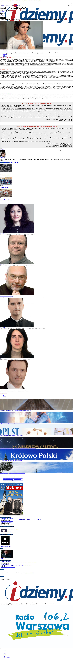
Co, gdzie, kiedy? (5, 56)
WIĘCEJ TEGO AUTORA (14, 162)
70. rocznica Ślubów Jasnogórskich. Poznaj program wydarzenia (11, 460)
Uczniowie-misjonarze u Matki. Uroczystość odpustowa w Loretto (11, 435)
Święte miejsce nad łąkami (6, 199)
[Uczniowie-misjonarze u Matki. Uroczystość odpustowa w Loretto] (36, 429)
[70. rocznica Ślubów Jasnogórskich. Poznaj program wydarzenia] (36, 454)
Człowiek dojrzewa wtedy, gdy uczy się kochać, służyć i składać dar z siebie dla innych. (15, 359)
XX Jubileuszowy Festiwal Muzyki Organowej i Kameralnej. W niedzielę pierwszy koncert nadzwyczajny (18, 448)
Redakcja (4, 653)
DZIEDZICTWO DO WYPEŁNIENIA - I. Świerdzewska (12, 478)
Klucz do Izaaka (3, 233)
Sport (3, 53)
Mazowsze (4, 397)
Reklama (29, 0)
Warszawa (4, 396)
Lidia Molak (2, 157)
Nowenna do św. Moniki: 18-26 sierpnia (8, 567)
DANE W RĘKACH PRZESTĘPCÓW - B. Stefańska (12, 479)
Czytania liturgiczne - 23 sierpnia (7, 518)
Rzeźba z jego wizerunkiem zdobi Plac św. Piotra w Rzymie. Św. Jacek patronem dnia (16, 565)
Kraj (3, 395)
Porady (38, 0)
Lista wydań (15, 0)
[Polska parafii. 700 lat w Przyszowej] (17, 295)
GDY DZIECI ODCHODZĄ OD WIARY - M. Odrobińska (13, 480)
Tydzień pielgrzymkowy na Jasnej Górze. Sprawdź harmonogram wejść (12, 473)
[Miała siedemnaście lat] (36, 168)
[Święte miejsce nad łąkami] (36, 193)
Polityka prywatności (6, 657)
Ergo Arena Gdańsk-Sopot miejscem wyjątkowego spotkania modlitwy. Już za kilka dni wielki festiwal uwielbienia (19, 423)
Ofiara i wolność (3, 358)
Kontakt (4, 654)
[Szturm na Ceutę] (36, 181)
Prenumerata (26, 0)
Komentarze (5, 54)
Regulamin (4, 656)
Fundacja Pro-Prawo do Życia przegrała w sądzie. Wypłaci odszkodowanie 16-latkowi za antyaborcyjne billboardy (21, 519)
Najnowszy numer (10, 0)
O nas (4, 652)
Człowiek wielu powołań (5, 564)
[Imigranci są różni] (17, 263)
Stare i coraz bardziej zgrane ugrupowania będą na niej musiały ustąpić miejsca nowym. (15, 390)
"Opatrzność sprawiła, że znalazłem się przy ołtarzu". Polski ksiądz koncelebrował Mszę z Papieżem (18, 562)
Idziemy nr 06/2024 (3, 11)
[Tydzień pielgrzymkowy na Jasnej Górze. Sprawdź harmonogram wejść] (36, 467)
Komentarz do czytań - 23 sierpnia (7, 521)
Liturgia (4, 55)
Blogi (40, 0)
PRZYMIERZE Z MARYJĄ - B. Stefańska (10, 481)
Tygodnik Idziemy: (3, 0)
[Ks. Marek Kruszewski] (7, 557)
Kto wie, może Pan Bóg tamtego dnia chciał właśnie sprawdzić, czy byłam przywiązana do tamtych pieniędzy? (19, 234)
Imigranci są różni (3, 264)
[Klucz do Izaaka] (17, 232)
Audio (35, 0)
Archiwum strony (21, 0)
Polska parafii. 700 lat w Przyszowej (6, 296)
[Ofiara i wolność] (17, 357)
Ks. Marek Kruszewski (5, 558)
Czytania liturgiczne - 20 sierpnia (7, 522)
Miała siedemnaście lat (5, 175)
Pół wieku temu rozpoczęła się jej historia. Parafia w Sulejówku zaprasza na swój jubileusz (15, 410)
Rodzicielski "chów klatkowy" (6, 561)
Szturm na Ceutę (4, 187)
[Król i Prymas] (17, 326)
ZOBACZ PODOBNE (4, 162)
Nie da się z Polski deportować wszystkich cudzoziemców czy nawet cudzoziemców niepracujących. (17, 265)
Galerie (33, 0)
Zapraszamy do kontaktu (30, 572)
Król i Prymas (2, 327)
